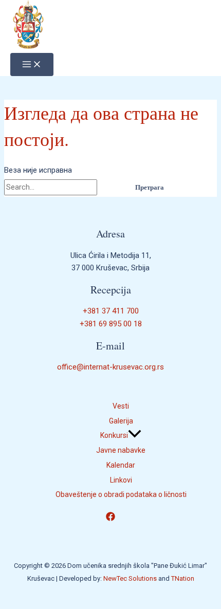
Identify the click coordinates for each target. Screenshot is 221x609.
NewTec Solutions (130, 578)
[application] (134, 435)
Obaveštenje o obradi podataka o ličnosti (121, 494)
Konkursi (114, 435)
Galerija (121, 421)
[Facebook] (110, 518)
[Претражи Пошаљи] (110, 187)
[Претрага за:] (64, 187)
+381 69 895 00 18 (111, 323)
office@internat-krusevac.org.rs (110, 367)
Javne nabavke (120, 450)
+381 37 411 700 (111, 311)
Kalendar (120, 465)
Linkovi (121, 480)
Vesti (121, 406)
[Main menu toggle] (31, 64)
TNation (182, 578)
